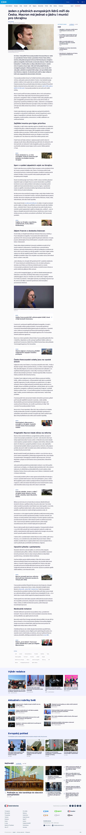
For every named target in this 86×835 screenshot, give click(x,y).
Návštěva (42, 653)
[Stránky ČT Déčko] (46, 815)
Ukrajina (16, 5)
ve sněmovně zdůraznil (31, 203)
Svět (30, 5)
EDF (49, 659)
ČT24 (11, 21)
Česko (48, 653)
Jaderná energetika (35, 659)
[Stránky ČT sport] (58, 811)
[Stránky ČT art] (57, 815)
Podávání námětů (26, 823)
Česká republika (18, 656)
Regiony (34, 5)
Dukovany (44, 659)
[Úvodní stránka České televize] (12, 806)
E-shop (6, 823)
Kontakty (25, 827)
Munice (28, 659)
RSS (80, 832)
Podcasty (61, 5)
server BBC (46, 635)
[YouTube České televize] (75, 806)
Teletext (6, 817)
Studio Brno (25, 815)
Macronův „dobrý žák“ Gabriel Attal (28, 589)
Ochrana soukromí (20, 832)
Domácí (25, 5)
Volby (21, 5)
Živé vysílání (7, 813)
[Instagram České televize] (70, 806)
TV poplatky (7, 815)
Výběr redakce (34, 662)
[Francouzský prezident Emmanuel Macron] (31, 37)
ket (13, 21)
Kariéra (24, 821)
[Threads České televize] (80, 806)
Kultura (55, 5)
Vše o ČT (6, 827)
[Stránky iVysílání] (71, 811)
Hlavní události (9, 5)
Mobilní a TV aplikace (9, 825)
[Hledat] (78, 2)
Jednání (37, 656)
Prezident (36, 653)
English (14, 832)
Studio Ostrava (26, 817)
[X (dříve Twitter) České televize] (78, 806)
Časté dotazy (25, 825)
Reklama (25, 813)
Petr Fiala (32, 656)
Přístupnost (27, 832)
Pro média (25, 811)
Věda (51, 5)
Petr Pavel (26, 656)
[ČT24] (4, 2)
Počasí (46, 5)
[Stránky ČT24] (46, 811)
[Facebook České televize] (73, 806)
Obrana (16, 662)
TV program (7, 811)
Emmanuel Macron (28, 653)
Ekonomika (40, 5)
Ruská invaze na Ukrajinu (19, 659)
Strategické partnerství (24, 662)
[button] (34, 297)
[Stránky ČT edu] (70, 815)
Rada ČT (24, 819)
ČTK (9, 21)
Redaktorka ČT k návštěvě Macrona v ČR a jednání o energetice (26, 309)
